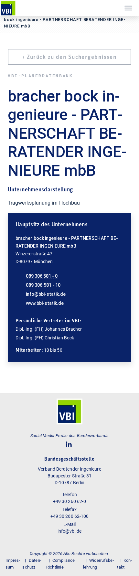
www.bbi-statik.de (45, 303)
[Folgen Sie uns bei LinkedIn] (69, 444)
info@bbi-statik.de (46, 294)
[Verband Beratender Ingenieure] (8, 8)
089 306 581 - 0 (42, 276)
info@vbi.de (70, 531)
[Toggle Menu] (128, 8)
